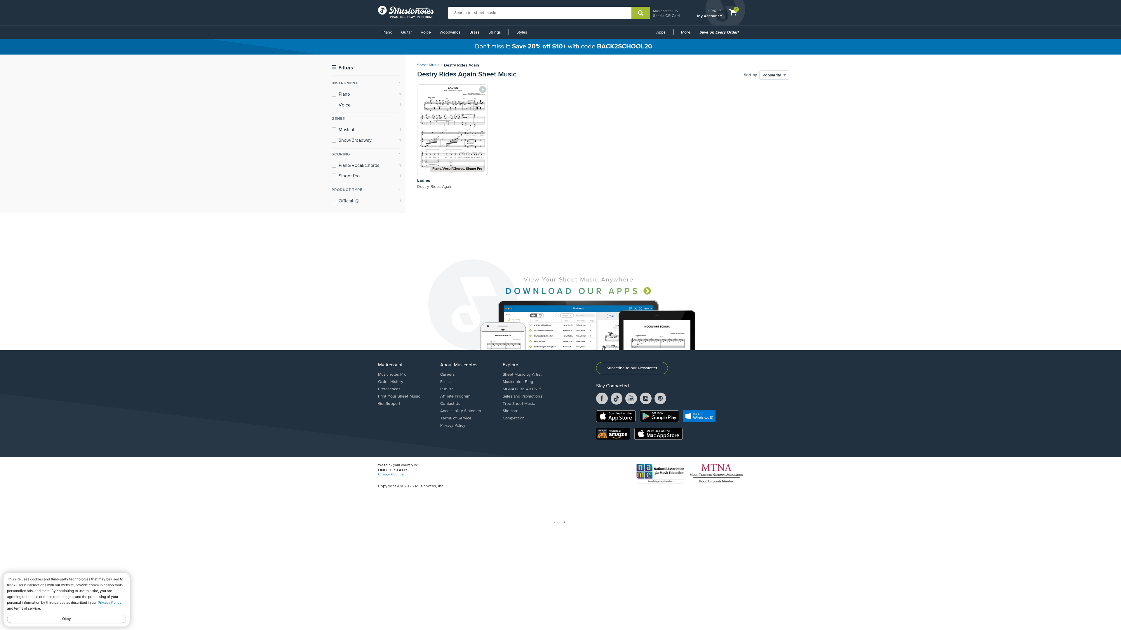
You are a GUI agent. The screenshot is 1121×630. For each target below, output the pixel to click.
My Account (708, 15)
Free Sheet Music (519, 404)
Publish (447, 389)
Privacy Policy (452, 426)
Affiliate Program (455, 396)
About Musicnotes (458, 365)
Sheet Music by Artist (522, 374)
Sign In (716, 10)
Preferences (389, 389)
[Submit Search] (640, 13)
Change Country (391, 474)
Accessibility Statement (461, 411)
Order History (390, 382)
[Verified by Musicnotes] (357, 201)
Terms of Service (455, 418)
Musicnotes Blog (518, 382)
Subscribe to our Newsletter (632, 368)
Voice (426, 32)
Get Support (389, 404)
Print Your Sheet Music (399, 396)
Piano (387, 32)
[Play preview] (482, 89)
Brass (474, 32)
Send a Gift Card (666, 16)
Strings (494, 32)
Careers (447, 374)
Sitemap (510, 411)
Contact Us (450, 404)
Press (445, 382)
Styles (521, 32)
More (688, 34)
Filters (342, 68)
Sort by (750, 75)
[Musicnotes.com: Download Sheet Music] (406, 12)
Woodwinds (450, 32)
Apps (661, 32)
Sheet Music (428, 65)
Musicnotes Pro (665, 11)
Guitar (406, 32)
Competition (514, 418)
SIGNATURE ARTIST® (522, 389)
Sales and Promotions (522, 396)
